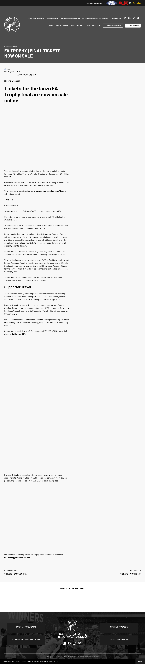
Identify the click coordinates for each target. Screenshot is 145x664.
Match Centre (62, 25)
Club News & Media (10, 46)
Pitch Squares (115, 18)
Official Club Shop (114, 25)
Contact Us (71, 657)
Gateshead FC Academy (36, 18)
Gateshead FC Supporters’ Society (95, 18)
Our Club (96, 25)
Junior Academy (53, 18)
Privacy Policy (50, 657)
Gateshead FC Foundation (70, 18)
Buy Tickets (134, 25)
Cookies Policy (62, 657)
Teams (87, 25)
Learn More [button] (53, 661)
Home (51, 25)
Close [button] (140, 661)
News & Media (76, 25)
